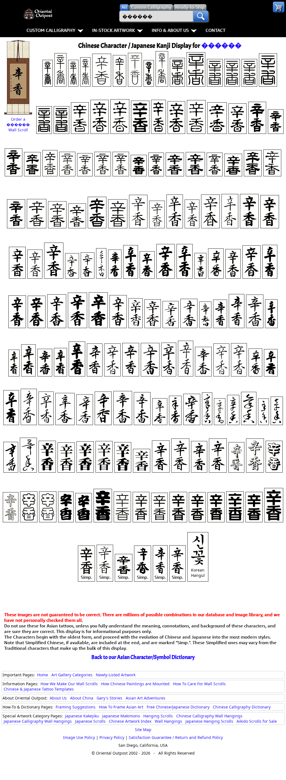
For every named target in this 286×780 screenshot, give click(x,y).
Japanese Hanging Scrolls (209, 721)
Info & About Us (170, 30)
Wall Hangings (168, 721)
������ (221, 45)
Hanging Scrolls (158, 716)
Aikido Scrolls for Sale (257, 721)
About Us (58, 698)
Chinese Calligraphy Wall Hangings (209, 716)
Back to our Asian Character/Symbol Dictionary (143, 657)
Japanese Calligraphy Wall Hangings (38, 721)
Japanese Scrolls (90, 721)
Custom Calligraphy (51, 30)
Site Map (143, 729)
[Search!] (200, 16)
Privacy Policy (111, 737)
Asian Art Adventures (145, 698)
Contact (215, 30)
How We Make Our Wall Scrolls (69, 683)
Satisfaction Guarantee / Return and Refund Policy (176, 737)
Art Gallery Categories (71, 674)
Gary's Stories (109, 698)
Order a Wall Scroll (18, 124)
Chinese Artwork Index (130, 721)
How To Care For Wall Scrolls (199, 683)
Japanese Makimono (121, 716)
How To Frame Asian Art (121, 707)
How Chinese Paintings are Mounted (135, 683)
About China (81, 698)
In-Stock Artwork (113, 30)
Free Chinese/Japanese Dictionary (178, 707)
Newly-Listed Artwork (115, 674)
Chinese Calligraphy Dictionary (242, 707)
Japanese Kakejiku (82, 716)
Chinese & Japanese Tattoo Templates (39, 689)
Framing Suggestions (76, 707)
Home (42, 674)
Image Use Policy (79, 737)
